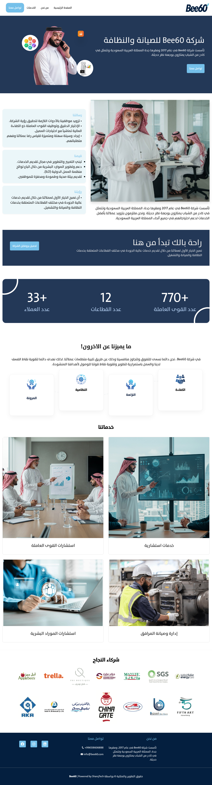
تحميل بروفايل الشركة (24, 246)
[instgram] (33, 744)
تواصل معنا (15, 7)
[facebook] (22, 744)
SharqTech (98, 776)
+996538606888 (94, 747)
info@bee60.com (94, 754)
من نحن (45, 7)
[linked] (45, 744)
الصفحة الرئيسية (63, 7)
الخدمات (31, 7)
